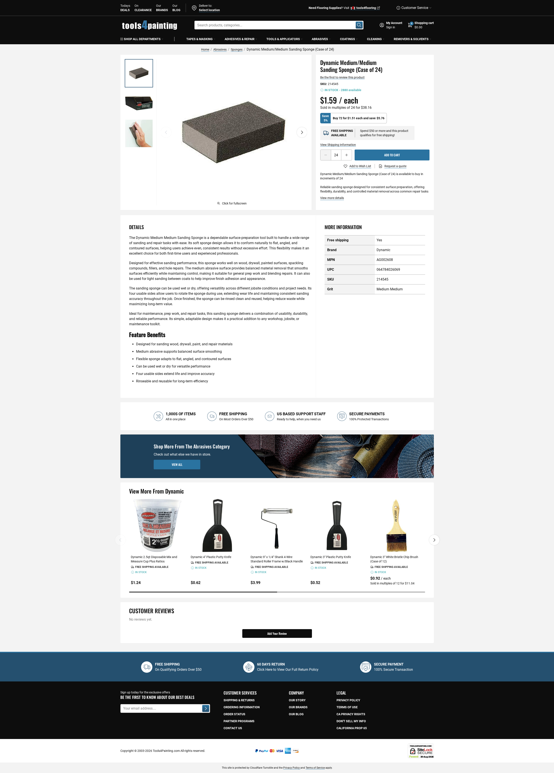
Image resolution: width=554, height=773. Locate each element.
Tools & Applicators (283, 39)
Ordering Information (242, 707)
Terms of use (347, 707)
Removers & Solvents (411, 39)
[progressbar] (277, 592)
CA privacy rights (351, 714)
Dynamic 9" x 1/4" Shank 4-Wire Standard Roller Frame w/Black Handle (277, 559)
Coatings (347, 39)
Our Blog (296, 714)
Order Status (234, 714)
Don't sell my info (351, 721)
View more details (332, 198)
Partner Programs (239, 721)
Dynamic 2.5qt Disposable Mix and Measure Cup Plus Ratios (154, 559)
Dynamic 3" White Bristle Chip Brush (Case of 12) (394, 559)
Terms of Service (315, 767)
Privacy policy (348, 700)
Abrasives (320, 39)
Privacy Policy (291, 767)
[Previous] (166, 132)
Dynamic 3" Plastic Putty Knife (330, 557)
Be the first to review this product (342, 77)
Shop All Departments (142, 39)
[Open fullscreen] (234, 132)
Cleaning (374, 39)
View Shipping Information (338, 144)
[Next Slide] (434, 540)
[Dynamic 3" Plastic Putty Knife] (336, 525)
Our (162, 8)
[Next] (302, 132)
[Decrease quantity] (325, 155)
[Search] (359, 25)
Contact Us (233, 728)
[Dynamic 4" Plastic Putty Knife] (217, 525)
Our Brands (298, 707)
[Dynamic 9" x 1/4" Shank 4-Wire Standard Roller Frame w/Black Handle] (277, 525)
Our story (297, 700)
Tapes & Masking (199, 39)
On (143, 8)
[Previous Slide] (120, 540)
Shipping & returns (239, 700)
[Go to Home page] (149, 25)
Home (205, 49)
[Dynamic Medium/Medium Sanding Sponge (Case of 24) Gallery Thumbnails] (139, 103)
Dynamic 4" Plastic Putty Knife (211, 557)
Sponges (236, 49)
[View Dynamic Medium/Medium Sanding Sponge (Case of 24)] (139, 73)
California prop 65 (352, 728)
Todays (125, 8)
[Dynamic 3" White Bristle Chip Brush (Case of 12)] (396, 525)
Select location (209, 10)
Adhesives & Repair (239, 39)
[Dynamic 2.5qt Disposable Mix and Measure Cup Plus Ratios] (157, 525)
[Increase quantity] (346, 155)
